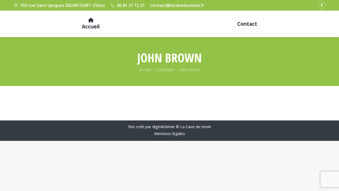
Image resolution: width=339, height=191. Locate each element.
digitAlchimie (163, 126)
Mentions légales (169, 133)
